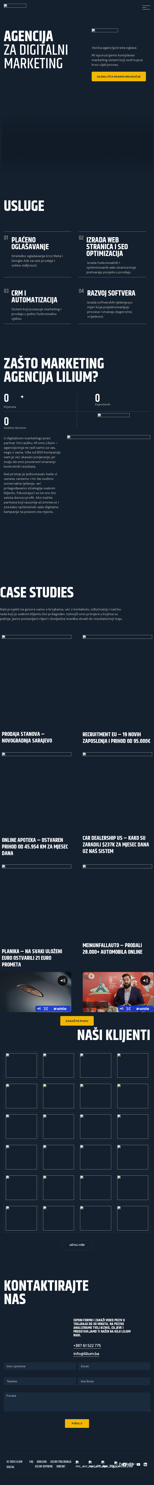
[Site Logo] (15, 6)
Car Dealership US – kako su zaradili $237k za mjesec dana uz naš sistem (116, 845)
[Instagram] (131, 1464)
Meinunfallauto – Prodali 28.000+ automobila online (112, 948)
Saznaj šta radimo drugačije (119, 76)
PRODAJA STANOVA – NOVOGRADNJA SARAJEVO (27, 737)
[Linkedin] (145, 1464)
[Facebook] (124, 1464)
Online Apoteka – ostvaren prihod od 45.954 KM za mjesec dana (35, 847)
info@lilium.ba (86, 1353)
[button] (77, 1245)
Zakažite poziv (77, 1021)
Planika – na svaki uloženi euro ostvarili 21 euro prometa (32, 958)
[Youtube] (138, 1464)
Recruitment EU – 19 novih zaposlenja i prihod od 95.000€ (116, 738)
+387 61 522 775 (87, 1345)
